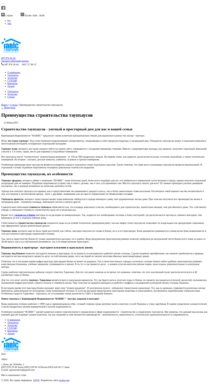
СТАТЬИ (12, 80)
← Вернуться (8, 107)
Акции (11, 86)
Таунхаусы (13, 75)
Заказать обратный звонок (15, 61)
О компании (13, 72)
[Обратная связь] (2, 2)
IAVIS (36, 380)
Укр (9, 23)
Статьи (11, 97)
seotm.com (64, 380)
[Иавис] (1, 2)
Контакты (12, 83)
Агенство (12, 78)
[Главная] (8, 34)
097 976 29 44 (8, 58)
